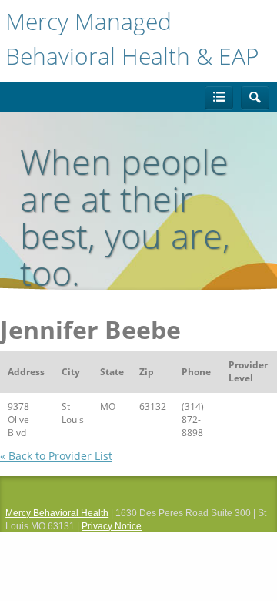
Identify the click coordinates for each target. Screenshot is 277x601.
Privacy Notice (112, 526)
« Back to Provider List (56, 455)
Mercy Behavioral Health (56, 513)
